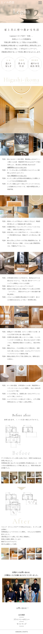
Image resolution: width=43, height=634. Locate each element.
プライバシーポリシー (22, 619)
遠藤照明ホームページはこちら (17, 167)
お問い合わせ (21, 608)
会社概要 (21, 615)
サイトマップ (21, 624)
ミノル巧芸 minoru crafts (7, 3)
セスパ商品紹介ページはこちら (17, 175)
